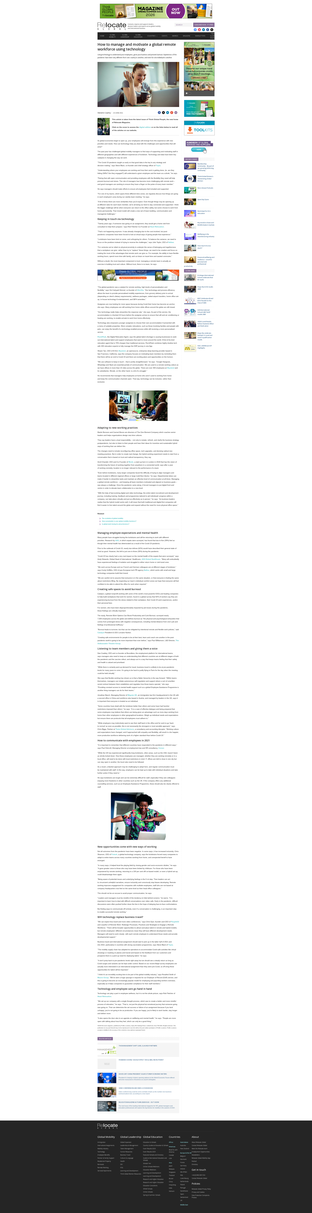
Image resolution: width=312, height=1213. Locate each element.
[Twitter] (211, 29)
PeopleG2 (175, 922)
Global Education (138, 36)
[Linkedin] (203, 29)
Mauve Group (103, 978)
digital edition (145, 127)
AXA (117, 540)
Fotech (114, 854)
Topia (158, 165)
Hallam (171, 242)
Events (164, 36)
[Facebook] (207, 29)
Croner (161, 748)
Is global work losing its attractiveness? (115, 524)
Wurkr (131, 462)
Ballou (146, 570)
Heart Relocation (157, 227)
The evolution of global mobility (112, 518)
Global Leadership (125, 36)
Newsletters (200, 36)
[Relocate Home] (112, 26)
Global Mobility (112, 36)
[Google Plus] (195, 29)
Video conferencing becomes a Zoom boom (136, 1088)
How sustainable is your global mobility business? (119, 521)
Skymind (122, 351)
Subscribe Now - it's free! (204, 25)
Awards (175, 36)
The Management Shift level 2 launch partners (138, 1046)
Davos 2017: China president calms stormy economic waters (143, 1074)
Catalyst (101, 633)
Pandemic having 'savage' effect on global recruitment (141, 1060)
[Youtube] (199, 29)
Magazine (186, 36)
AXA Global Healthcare (151, 559)
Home (102, 36)
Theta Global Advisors (124, 729)
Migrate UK (132, 695)
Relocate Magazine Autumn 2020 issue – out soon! (139, 1102)
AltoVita (140, 290)
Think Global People (213, 36)
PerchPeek (102, 337)
